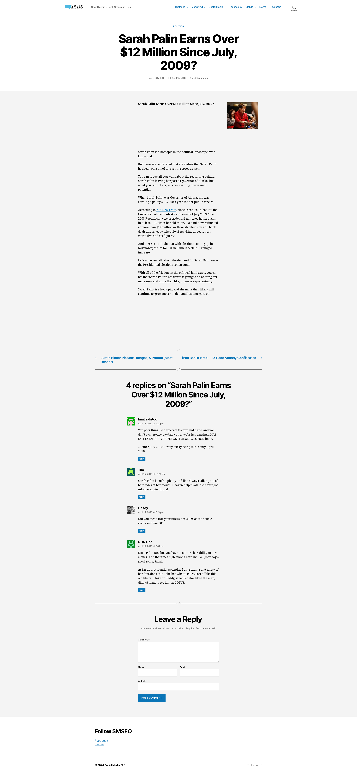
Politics (178, 26)
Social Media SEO (115, 765)
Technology (235, 6)
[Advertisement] (178, 129)
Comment (144, 640)
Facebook (101, 740)
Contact (276, 6)
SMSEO (160, 78)
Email (183, 667)
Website (142, 681)
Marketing (197, 6)
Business (180, 6)
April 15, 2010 (179, 78)
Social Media (216, 6)
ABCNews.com (166, 210)
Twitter (99, 744)
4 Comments (201, 78)
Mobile (249, 6)
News (262, 6)
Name (142, 667)
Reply (141, 459)
